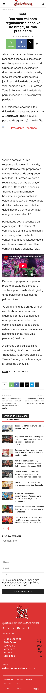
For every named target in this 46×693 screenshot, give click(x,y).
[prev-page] (3, 528)
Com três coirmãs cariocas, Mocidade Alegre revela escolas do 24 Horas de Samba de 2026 (28, 463)
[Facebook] (16, 384)
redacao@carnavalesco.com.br (18, 668)
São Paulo (11, 9)
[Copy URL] (27, 384)
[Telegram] (32, 384)
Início (4, 9)
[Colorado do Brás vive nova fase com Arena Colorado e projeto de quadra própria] (7, 453)
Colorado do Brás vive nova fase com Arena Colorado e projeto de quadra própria (29, 452)
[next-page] (7, 528)
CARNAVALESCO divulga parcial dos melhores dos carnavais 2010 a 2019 (34, 400)
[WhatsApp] (11, 384)
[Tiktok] (28, 628)
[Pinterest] (13, 628)
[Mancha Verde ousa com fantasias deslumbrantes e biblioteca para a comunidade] (7, 509)
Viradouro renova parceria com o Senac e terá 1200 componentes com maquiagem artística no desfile (11, 403)
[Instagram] (23, 628)
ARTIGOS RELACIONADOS (16, 416)
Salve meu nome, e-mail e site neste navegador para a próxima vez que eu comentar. (20, 582)
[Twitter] (8, 628)
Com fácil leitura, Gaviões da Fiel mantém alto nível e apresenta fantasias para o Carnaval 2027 (28, 520)
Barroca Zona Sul (14, 372)
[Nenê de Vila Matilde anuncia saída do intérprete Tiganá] (7, 428)
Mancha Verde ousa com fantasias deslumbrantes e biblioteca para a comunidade (29, 509)
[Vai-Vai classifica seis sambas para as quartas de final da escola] (7, 485)
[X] (22, 384)
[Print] (37, 384)
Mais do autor (11, 419)
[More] (36, 44)
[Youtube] (18, 628)
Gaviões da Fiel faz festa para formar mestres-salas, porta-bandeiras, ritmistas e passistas (28, 474)
